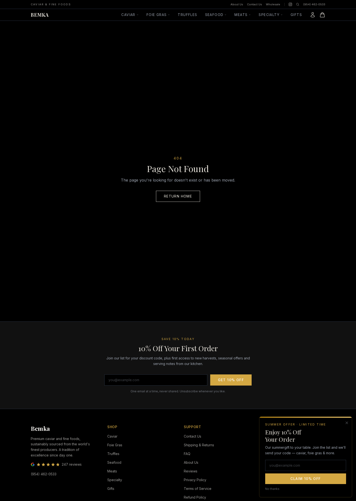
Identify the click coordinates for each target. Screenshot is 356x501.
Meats (241, 15)
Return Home (178, 196)
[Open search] (297, 4)
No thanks (272, 488)
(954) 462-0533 (314, 4)
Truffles (187, 15)
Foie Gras (157, 15)
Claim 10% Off (305, 478)
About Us (237, 4)
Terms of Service (197, 488)
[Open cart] (322, 15)
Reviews (190, 471)
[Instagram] (290, 4)
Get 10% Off (231, 380)
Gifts (296, 15)
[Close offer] (347, 423)
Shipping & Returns (199, 445)
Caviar (128, 15)
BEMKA (40, 14)
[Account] (313, 15)
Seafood (214, 15)
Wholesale (273, 4)
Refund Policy (195, 497)
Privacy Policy (195, 480)
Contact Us (254, 4)
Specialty (269, 15)
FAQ (187, 454)
